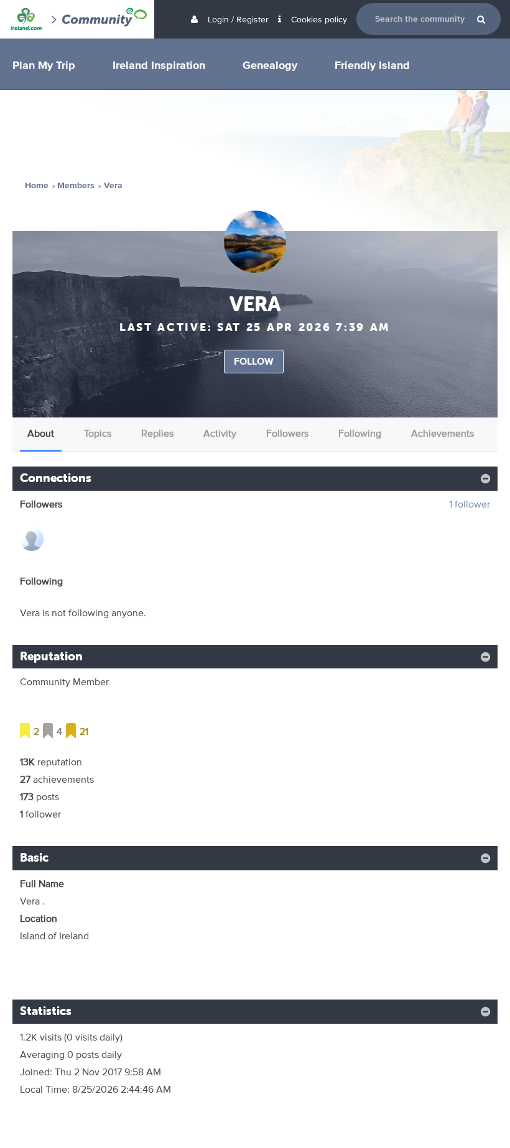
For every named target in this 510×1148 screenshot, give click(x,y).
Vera (113, 185)
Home (37, 185)
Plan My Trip (43, 65)
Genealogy (270, 65)
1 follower (469, 504)
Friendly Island (372, 65)
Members (76, 185)
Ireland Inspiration (159, 65)
